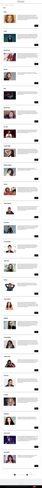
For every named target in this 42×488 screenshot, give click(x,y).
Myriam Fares (7, 107)
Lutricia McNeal (7, 337)
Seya (5, 88)
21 (33, 474)
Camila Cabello (7, 146)
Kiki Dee (5, 280)
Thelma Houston (7, 203)
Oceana (5, 184)
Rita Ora (5, 69)
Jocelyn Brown (7, 356)
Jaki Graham (6, 452)
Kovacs (5, 31)
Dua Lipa (6, 126)
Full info (36, 25)
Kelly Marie (6, 414)
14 (18, 474)
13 (16, 474)
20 (31, 474)
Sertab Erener (7, 50)
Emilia (5, 12)
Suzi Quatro (6, 222)
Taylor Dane (6, 260)
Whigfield (6, 318)
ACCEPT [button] (34, 486)
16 (23, 474)
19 (29, 474)
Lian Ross (6, 394)
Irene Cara (6, 375)
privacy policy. (31, 486)
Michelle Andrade (7, 165)
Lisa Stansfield (7, 241)
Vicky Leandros (7, 299)
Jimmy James (7, 433)
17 (25, 474)
